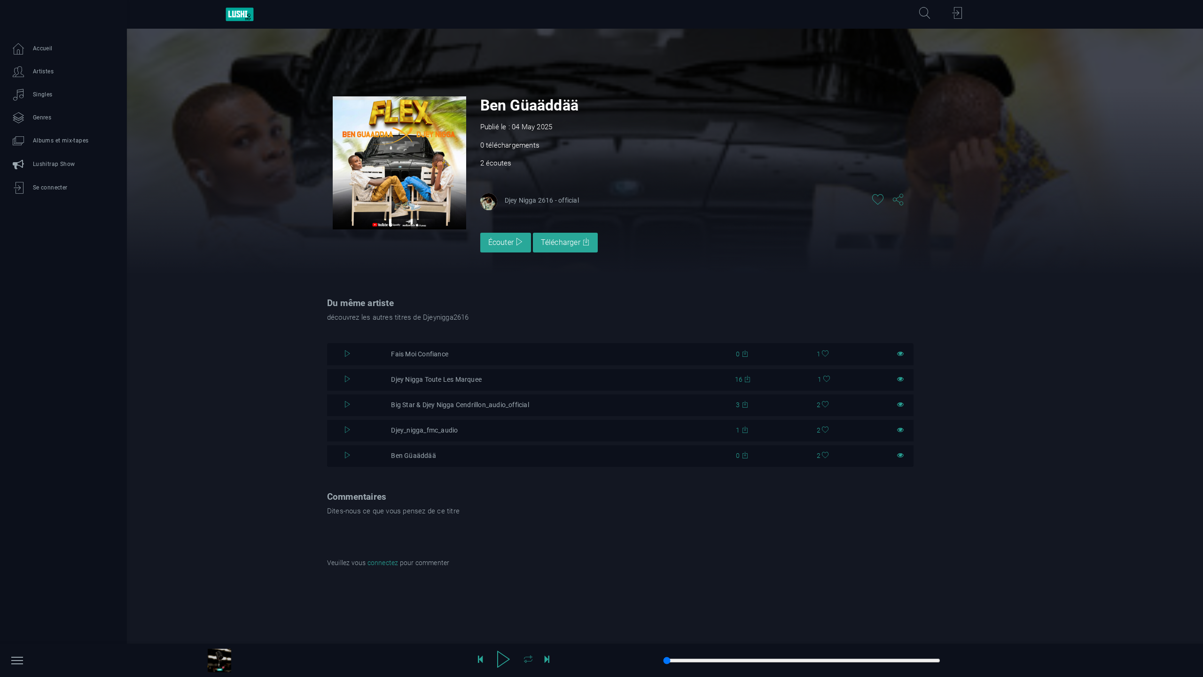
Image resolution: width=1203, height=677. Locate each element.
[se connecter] (957, 14)
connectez (382, 563)
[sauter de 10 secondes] (547, 660)
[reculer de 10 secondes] (480, 660)
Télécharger (561, 242)
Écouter (502, 242)
